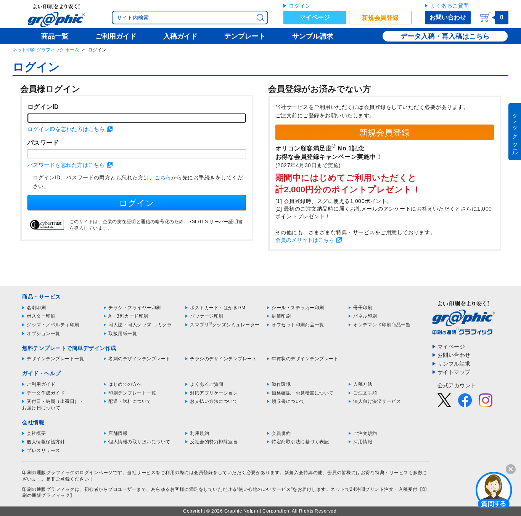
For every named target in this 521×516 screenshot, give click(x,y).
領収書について (288, 401)
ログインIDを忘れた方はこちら (66, 129)
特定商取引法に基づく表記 (300, 441)
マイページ (314, 17)
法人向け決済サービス (377, 401)
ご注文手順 (365, 393)
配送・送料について (129, 401)
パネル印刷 (365, 316)
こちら (162, 177)
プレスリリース (43, 450)
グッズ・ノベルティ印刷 (53, 324)
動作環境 (281, 384)
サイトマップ (454, 372)
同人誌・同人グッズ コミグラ (140, 324)
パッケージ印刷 (207, 316)
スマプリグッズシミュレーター (225, 324)
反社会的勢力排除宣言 (214, 441)
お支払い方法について (214, 401)
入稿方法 (362, 384)
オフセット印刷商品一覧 (298, 324)
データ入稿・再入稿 (431, 36)
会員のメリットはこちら (304, 240)
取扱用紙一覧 (122, 333)
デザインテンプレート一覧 (55, 358)
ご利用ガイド (41, 384)
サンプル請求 (454, 364)
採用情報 (362, 441)
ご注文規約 (365, 433)
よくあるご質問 (449, 6)
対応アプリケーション (214, 393)
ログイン (300, 6)
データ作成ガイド (46, 393)
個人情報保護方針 (46, 441)
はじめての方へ (125, 384)
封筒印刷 (281, 316)
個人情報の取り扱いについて (139, 441)
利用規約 (199, 433)
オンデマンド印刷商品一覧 (381, 324)
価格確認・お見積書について (303, 393)
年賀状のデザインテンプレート (305, 358)
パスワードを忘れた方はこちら (66, 165)
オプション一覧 (43, 333)
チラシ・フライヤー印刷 (134, 307)
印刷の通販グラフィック (48, 489)
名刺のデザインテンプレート (139, 358)
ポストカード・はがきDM (217, 307)
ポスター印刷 (41, 316)
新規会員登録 (380, 17)
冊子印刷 (362, 307)
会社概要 (36, 433)
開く (494, 490)
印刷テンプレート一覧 (132, 393)
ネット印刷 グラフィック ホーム (46, 50)
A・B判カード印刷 (128, 316)
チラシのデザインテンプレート (223, 358)
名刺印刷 (36, 307)
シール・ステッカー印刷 (298, 307)
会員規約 (281, 433)
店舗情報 (117, 433)
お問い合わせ (447, 17)
